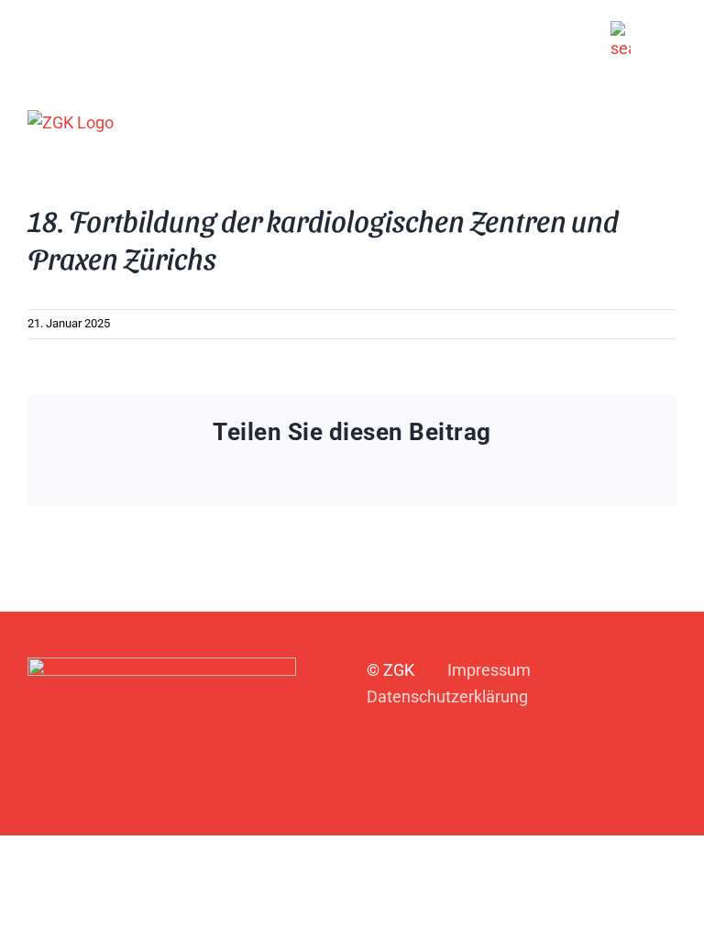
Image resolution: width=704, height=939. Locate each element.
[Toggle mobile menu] (669, 121)
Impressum (489, 669)
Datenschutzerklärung (447, 696)
